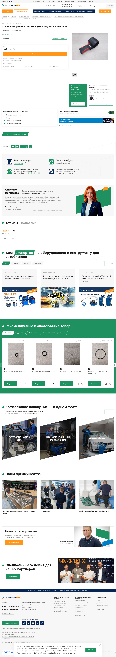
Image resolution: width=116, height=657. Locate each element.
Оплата (98, 600)
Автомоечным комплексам (80, 610)
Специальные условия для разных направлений (83, 599)
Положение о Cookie (8, 634)
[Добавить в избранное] (63, 31)
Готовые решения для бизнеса (61, 598)
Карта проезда (27, 607)
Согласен (90, 650)
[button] (111, 263)
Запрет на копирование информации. (24, 632)
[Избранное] (99, 6)
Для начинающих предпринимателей (60, 602)
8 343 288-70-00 (10, 606)
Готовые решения (55, 11)
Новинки (90, 11)
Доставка (99, 603)
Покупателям (101, 597)
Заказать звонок (10, 623)
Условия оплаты (29, 66)
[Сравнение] (95, 6)
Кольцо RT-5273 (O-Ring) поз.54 (43, 371)
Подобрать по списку (101, 104)
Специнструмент (40, 11)
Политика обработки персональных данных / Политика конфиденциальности (18, 637)
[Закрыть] (100, 645)
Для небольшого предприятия (59, 606)
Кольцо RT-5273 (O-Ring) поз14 (71, 371)
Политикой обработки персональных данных (58, 653)
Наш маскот (58, 616)
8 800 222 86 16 (67, 7)
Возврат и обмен (102, 605)
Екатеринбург (7, 1)
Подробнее (18, 163)
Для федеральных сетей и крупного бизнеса (62, 610)
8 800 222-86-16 (10, 609)
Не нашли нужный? (8, 34)
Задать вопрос (14, 542)
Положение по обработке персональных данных (16, 642)
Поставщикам (80, 615)
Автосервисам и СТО (82, 603)
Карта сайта (100, 609)
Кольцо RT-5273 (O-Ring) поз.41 (15, 371)
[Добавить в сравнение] (67, 31)
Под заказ (35, 54)
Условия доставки (8, 66)
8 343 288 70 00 (67, 5)
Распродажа (80, 11)
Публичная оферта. (7, 632)
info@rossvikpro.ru (8, 613)
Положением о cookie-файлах (28, 653)
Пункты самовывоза (52, 66)
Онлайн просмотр (78, 104)
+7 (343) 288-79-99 (38, 193)
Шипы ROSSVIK (69, 11)
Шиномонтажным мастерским (81, 606)
